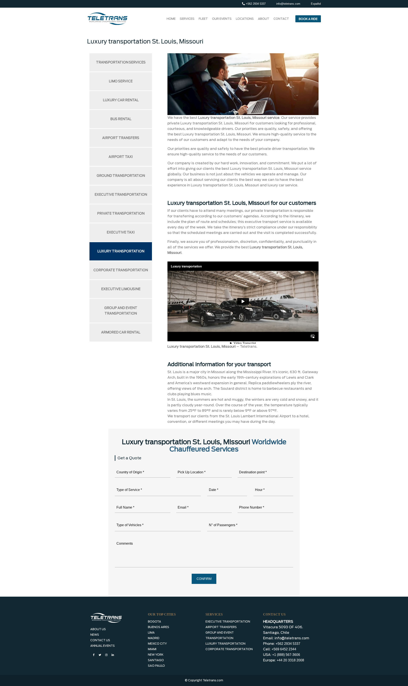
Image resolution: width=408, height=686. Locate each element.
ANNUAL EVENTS (102, 645)
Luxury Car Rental (121, 100)
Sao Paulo (156, 665)
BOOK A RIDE (308, 19)
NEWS (94, 634)
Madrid (153, 638)
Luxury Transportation (120, 251)
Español (316, 3)
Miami (152, 649)
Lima (151, 632)
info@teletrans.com (288, 3)
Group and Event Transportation (120, 310)
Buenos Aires (158, 627)
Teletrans (248, 346)
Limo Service (121, 81)
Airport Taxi (121, 157)
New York (155, 654)
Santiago (156, 660)
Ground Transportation (121, 176)
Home (171, 18)
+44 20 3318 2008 (290, 660)
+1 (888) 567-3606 (286, 654)
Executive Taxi (121, 232)
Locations (245, 18)
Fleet (203, 18)
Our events (222, 18)
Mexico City (157, 643)
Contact (281, 18)
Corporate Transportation (121, 270)
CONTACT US (100, 640)
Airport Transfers (120, 138)
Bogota (154, 621)
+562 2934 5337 (255, 3)
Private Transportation (120, 213)
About (263, 18)
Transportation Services (121, 62)
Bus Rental (120, 119)
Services (187, 18)
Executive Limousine (120, 289)
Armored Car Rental (120, 332)
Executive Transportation (121, 195)
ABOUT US (98, 629)
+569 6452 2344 (284, 649)
